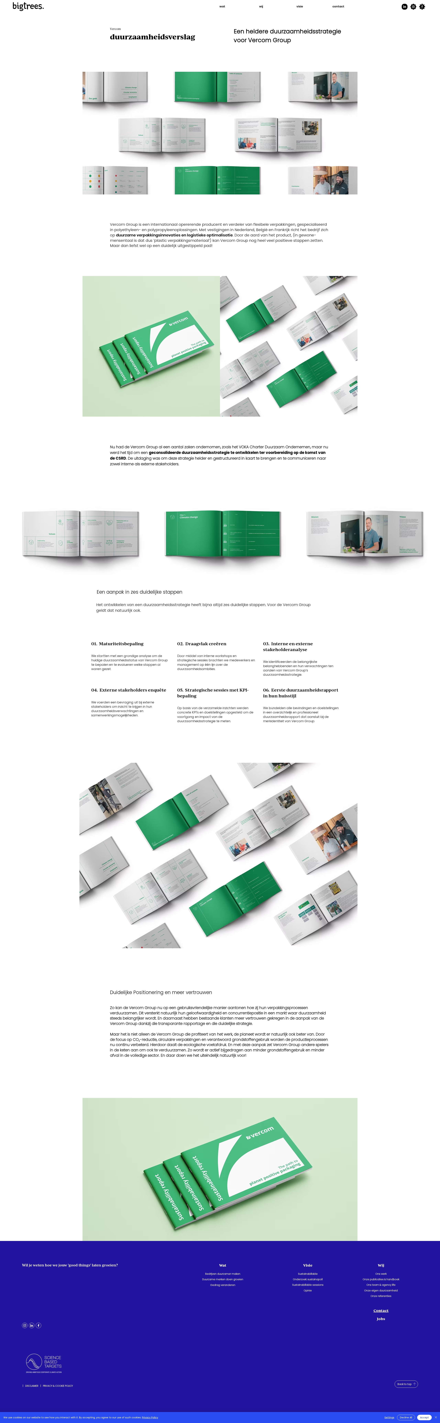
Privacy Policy (150, 1417)
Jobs (381, 1319)
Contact (381, 1310)
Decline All (406, 1417)
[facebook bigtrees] (422, 7)
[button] (222, 6)
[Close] (436, 1417)
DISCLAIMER (31, 1386)
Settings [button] (389, 1417)
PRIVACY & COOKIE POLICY (58, 1386)
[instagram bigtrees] (413, 7)
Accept (424, 1417)
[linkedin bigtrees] (405, 7)
